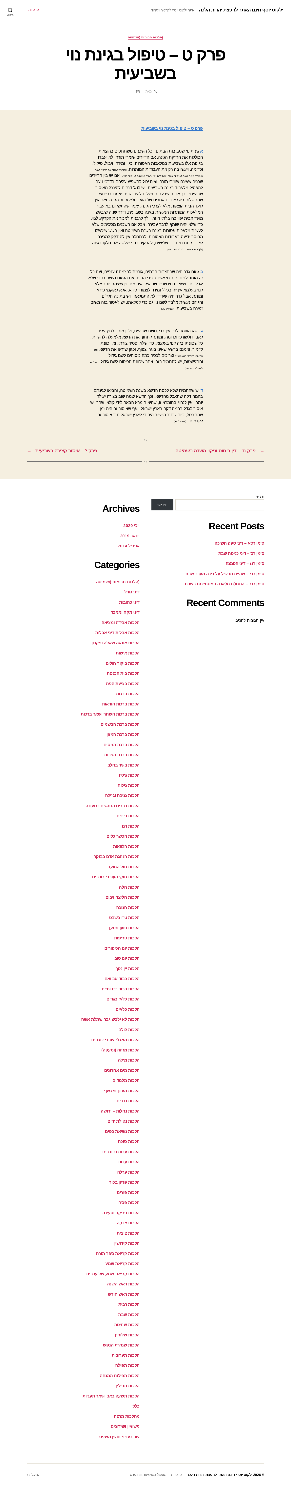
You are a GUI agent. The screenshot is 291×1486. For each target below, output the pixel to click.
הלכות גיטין (129, 775)
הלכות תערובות (126, 1355)
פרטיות (33, 10)
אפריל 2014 (129, 546)
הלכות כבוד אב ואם (122, 978)
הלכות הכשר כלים (123, 836)
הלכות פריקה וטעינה (121, 1213)
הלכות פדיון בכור (124, 1182)
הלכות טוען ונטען (124, 928)
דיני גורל (132, 592)
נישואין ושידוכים (125, 1426)
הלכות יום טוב (127, 958)
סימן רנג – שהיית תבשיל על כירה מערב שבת (224, 573)
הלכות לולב (129, 1029)
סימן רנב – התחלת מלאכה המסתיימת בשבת (224, 584)
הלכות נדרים (128, 1100)
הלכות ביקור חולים (123, 663)
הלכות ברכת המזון (123, 734)
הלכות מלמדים (126, 1080)
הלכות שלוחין (127, 1335)
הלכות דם (131, 826)
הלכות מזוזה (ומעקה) (120, 1050)
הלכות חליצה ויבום (123, 897)
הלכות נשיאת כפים (122, 1131)
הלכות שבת (129, 1314)
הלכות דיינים (128, 816)
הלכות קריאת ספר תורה (118, 1253)
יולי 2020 (131, 525)
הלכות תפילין (128, 1385)
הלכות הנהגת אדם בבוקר (117, 856)
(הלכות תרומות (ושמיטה (145, 37)
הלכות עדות (129, 1162)
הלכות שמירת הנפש (121, 1345)
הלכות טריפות (127, 938)
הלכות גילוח (129, 785)
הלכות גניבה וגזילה (122, 795)
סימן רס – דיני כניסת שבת (241, 553)
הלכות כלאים (128, 1009)
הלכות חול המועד (124, 867)
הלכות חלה (129, 887)
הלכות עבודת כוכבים (121, 1151)
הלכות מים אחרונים (122, 1070)
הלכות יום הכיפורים (122, 948)
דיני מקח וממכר (125, 612)
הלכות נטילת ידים (123, 1121)
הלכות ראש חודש (124, 1294)
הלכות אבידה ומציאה (121, 622)
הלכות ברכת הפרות (122, 754)
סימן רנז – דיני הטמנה (245, 563)
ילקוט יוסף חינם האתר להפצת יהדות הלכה (241, 10)
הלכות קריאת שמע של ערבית (113, 1274)
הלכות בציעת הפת (123, 683)
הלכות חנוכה (128, 907)
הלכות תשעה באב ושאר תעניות (111, 1396)
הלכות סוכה (129, 1141)
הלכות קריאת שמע (122, 1263)
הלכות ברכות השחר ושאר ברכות (110, 714)
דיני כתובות (129, 602)
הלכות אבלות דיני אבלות (117, 632)
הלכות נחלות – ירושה (120, 1111)
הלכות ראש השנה (123, 1284)
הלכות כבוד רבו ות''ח (121, 989)
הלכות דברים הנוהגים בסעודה (113, 805)
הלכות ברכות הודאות (121, 704)
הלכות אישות (128, 653)
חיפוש (260, 496)
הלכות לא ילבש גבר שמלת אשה (110, 1019)
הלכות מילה (129, 1060)
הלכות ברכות (128, 693)
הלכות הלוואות (126, 846)
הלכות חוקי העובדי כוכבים (116, 877)
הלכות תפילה (127, 1365)
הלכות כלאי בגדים (123, 999)
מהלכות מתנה (127, 1416)
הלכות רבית (129, 1304)
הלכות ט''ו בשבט (124, 917)
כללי (135, 1406)
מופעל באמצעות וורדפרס (148, 1475)
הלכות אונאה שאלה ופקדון (115, 643)
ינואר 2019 (130, 536)
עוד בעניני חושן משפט (119, 1436)
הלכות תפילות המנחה (120, 1375)
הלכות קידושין (127, 1243)
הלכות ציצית (128, 1233)
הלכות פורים (128, 1192)
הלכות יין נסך (128, 968)
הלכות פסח (129, 1202)
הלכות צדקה (128, 1223)
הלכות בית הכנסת (123, 673)
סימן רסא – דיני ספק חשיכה (239, 543)
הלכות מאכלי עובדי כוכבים (115, 1039)
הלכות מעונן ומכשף (122, 1090)
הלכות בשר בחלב (123, 765)
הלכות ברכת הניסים (122, 744)
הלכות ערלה (128, 1172)
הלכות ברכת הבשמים (120, 724)
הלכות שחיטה (127, 1324)
